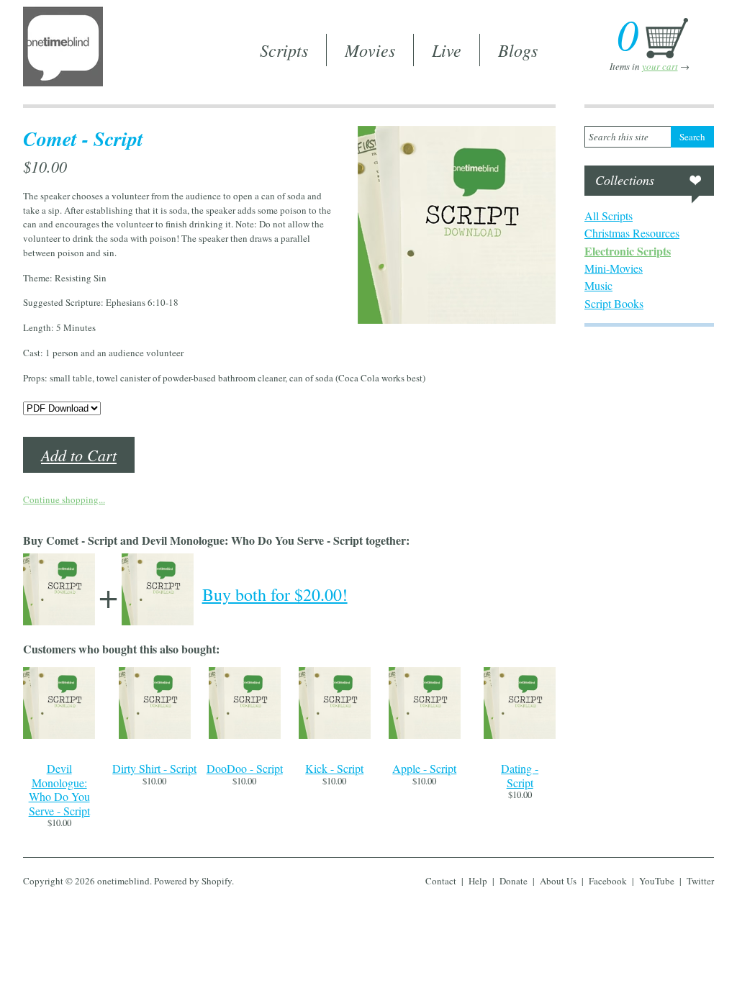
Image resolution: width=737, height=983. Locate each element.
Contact (440, 880)
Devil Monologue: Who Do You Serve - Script (59, 789)
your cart (660, 66)
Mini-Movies (613, 268)
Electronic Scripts (627, 251)
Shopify (217, 880)
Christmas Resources (631, 232)
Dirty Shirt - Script (154, 768)
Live (446, 49)
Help (478, 880)
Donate (513, 880)
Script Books (613, 303)
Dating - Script (519, 775)
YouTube (656, 880)
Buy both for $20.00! (275, 594)
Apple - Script (424, 768)
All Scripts (608, 215)
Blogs (518, 49)
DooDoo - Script (245, 768)
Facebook (608, 880)
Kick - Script (334, 768)
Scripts (284, 49)
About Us (558, 880)
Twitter (700, 880)
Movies (370, 49)
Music (598, 285)
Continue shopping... (64, 499)
